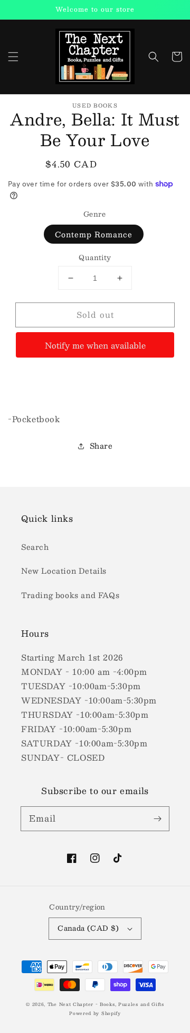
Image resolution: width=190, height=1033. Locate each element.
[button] (13, 56)
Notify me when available (95, 345)
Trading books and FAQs (70, 595)
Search (35, 546)
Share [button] (101, 445)
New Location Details (64, 570)
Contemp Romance (93, 234)
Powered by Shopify (95, 1013)
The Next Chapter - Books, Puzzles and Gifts (106, 1004)
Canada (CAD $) (88, 928)
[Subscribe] (157, 818)
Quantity (95, 258)
